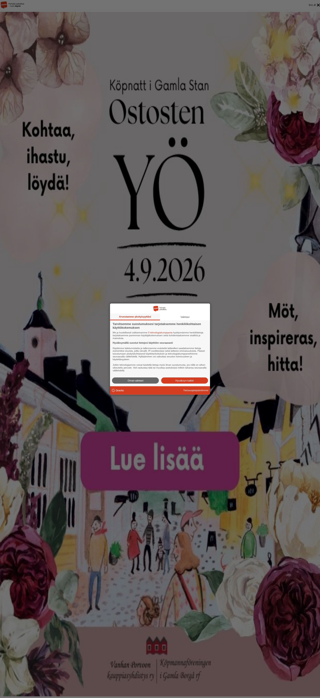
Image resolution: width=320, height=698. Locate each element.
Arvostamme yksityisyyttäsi (135, 316)
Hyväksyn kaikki (185, 380)
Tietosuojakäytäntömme (195, 390)
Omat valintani (135, 380)
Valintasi (185, 317)
